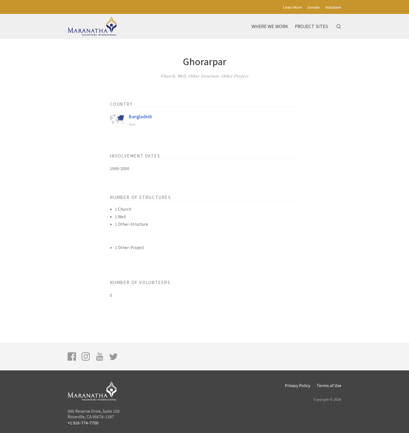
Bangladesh (140, 116)
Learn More (292, 7)
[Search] (338, 26)
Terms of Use (329, 385)
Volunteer (333, 7)
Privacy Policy (297, 385)
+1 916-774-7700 (83, 422)
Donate (313, 7)
